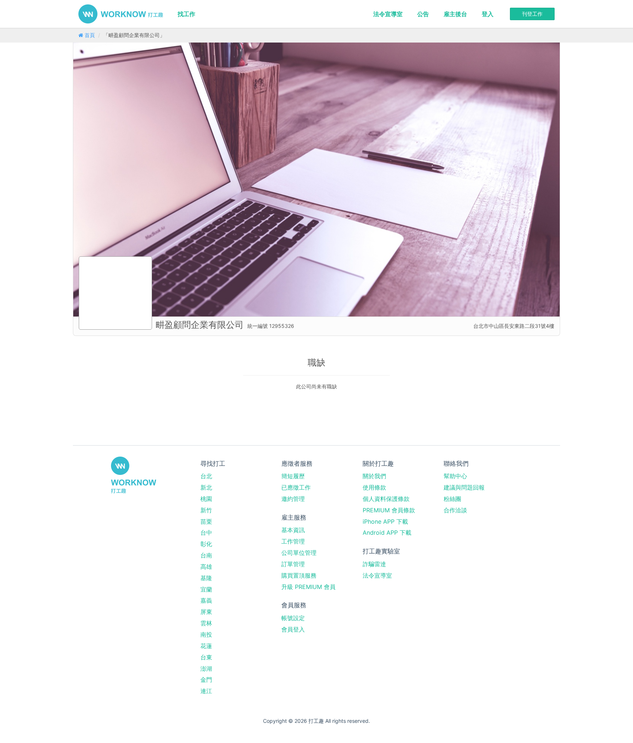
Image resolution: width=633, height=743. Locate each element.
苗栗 (206, 521)
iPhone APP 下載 (385, 521)
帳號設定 (293, 618)
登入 (487, 14)
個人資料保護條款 (386, 498)
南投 (206, 634)
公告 (423, 14)
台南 (206, 555)
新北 (206, 487)
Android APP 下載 (387, 532)
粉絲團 (452, 498)
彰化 (206, 544)
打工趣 (120, 14)
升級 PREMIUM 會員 (308, 586)
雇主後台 (455, 14)
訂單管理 (293, 564)
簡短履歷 (293, 476)
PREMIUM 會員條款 (389, 510)
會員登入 (293, 629)
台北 (206, 476)
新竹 (206, 510)
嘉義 (206, 600)
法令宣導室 (388, 14)
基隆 (206, 578)
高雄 (206, 566)
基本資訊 (293, 530)
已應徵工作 (296, 487)
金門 (206, 679)
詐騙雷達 (374, 564)
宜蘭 (206, 589)
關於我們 (374, 476)
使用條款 (374, 487)
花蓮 (206, 645)
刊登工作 (532, 14)
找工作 (186, 14)
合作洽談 (455, 510)
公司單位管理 (298, 552)
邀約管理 (293, 498)
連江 (206, 691)
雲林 (206, 623)
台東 (206, 657)
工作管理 (293, 541)
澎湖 (206, 668)
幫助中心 (455, 476)
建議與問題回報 (464, 487)
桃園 (206, 498)
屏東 (206, 611)
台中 (206, 532)
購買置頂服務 (298, 575)
